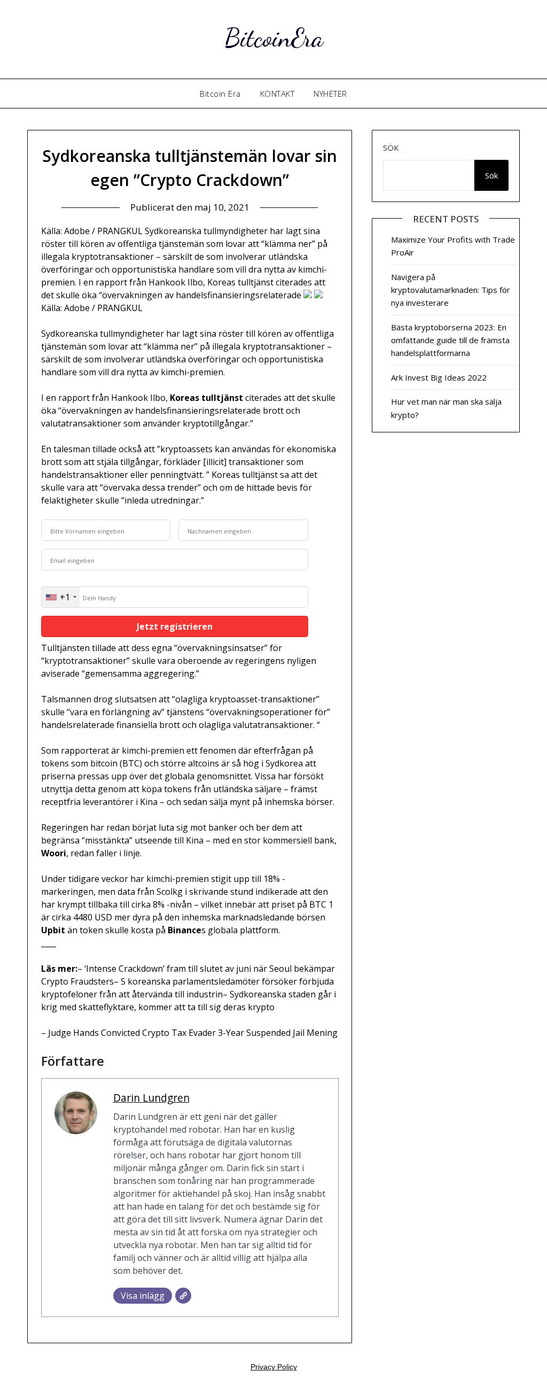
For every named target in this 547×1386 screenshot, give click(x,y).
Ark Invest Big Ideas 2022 (439, 377)
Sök (391, 147)
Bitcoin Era (220, 93)
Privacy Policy (274, 1366)
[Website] (183, 1296)
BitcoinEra (273, 37)
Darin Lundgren (151, 1097)
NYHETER (330, 93)
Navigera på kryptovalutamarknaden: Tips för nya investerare (450, 290)
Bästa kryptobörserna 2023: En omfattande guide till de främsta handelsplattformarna (450, 340)
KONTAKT (277, 93)
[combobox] (61, 597)
